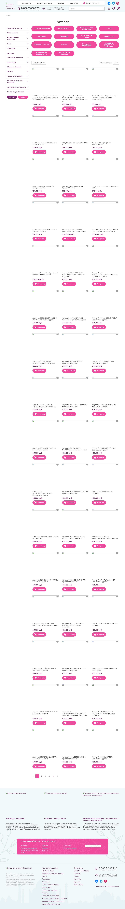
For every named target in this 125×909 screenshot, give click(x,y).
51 (53, 776)
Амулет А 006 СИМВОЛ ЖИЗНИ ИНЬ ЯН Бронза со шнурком (44, 319)
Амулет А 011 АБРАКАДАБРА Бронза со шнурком (103, 362)
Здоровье (10, 53)
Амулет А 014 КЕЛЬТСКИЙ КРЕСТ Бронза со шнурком (74, 405)
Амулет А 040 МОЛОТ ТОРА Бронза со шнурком (102, 758)
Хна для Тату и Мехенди (15, 92)
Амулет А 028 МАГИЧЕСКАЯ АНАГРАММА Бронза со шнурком (45, 624)
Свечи (9, 44)
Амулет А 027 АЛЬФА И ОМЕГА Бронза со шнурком (104, 581)
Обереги (45, 848)
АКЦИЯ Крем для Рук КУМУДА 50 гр (75, 143)
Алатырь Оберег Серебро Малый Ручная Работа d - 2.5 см (45, 273)
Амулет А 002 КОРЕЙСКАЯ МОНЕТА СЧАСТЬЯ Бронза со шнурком (73, 274)
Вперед (57, 776)
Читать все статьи (92, 846)
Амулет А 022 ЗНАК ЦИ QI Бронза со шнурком (45, 537)
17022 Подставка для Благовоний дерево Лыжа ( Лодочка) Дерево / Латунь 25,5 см (45, 97)
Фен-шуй (45, 850)
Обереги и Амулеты (14, 67)
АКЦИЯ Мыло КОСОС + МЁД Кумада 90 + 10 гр (43, 187)
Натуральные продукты (29, 848)
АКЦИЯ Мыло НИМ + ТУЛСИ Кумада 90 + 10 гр (72, 187)
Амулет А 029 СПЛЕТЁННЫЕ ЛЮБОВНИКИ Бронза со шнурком (73, 625)
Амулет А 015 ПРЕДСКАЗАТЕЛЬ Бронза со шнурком (104, 405)
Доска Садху (11, 62)
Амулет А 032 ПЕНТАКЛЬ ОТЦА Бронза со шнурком (74, 669)
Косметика (67, 845)
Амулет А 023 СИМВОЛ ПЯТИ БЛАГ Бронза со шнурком (73, 537)
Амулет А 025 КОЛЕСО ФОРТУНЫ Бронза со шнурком (45, 581)
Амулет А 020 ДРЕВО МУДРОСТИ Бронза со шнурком (75, 492)
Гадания (45, 845)
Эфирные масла (12, 33)
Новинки (12, 97)
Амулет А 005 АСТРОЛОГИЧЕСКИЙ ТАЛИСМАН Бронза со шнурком (105, 274)
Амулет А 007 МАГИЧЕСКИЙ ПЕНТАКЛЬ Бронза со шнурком (74, 319)
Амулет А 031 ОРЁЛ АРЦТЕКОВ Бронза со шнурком (44, 669)
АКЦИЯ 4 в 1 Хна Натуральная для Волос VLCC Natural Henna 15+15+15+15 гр (105, 97)
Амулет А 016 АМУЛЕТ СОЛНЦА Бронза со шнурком (44, 449)
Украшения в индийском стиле (29, 851)
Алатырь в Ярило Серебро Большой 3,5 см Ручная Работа (74, 230)
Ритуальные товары (70, 848)
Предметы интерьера (14, 76)
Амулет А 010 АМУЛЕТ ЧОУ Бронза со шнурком (72, 362)
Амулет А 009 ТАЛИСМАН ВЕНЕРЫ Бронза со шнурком (43, 362)
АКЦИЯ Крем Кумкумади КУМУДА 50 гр (101, 143)
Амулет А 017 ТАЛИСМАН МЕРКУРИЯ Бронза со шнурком (74, 449)
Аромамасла (25, 845)
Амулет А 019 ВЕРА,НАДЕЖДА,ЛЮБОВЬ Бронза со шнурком (42, 493)
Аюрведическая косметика (13, 38)
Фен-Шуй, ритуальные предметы (15, 81)
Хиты (23, 97)
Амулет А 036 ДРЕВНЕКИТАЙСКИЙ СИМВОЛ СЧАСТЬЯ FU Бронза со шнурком (74, 713)
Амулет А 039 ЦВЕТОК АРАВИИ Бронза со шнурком (74, 758)
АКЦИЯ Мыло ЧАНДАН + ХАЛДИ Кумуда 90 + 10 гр (44, 230)
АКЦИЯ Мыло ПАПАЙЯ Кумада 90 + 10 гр (105, 187)
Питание (10, 71)
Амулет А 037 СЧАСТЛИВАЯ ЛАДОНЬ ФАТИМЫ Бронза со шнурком (103, 713)
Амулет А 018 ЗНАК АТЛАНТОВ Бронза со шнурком (103, 449)
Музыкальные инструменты (16, 87)
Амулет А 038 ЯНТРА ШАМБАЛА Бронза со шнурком (44, 758)
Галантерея (11, 48)
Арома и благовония (14, 28)
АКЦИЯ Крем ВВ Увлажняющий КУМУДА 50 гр (44, 143)
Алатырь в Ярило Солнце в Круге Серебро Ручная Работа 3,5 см (105, 230)
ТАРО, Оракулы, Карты (15, 57)
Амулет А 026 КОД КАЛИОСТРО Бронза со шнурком (74, 581)
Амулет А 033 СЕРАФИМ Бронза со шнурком (104, 669)
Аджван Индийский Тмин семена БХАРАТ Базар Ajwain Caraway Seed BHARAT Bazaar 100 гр (74, 98)
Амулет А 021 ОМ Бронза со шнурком (102, 492)
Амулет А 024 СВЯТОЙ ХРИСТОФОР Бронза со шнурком (105, 537)
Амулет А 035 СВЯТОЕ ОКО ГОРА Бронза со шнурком (45, 713)
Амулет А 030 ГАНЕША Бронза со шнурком (104, 624)
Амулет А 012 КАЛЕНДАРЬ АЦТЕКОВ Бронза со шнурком (44, 405)
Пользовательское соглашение (107, 886)
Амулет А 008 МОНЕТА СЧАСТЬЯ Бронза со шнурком (104, 319)
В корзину (41, 108)
